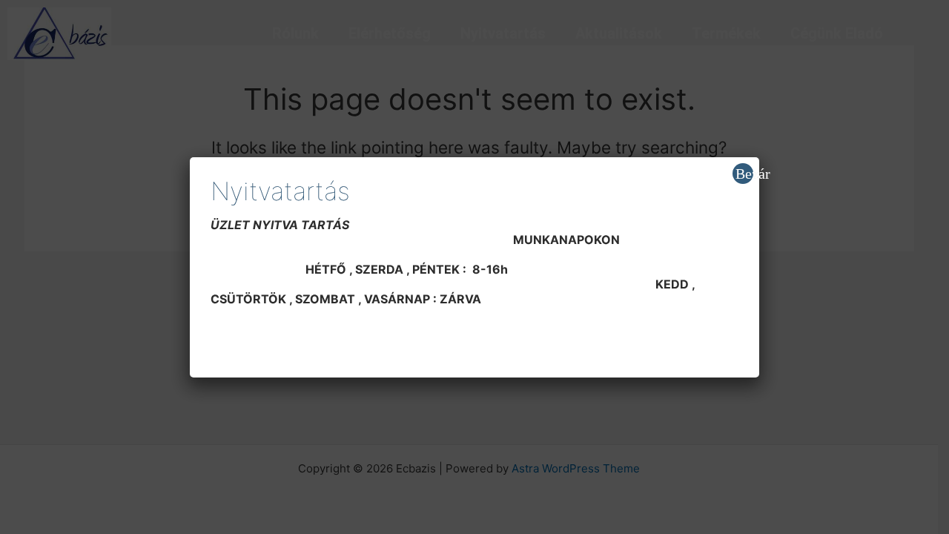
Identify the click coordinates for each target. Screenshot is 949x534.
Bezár (744, 173)
